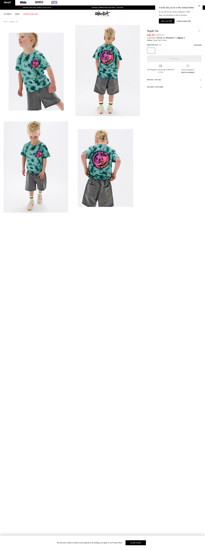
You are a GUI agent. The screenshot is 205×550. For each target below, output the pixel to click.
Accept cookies (135, 543)
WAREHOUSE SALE (30, 14)
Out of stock (174, 58)
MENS (17, 14)
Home (6, 22)
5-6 (167, 50)
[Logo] (102, 15)
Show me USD (166, 21)
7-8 (176, 50)
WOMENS (8, 14)
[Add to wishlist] (199, 31)
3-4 (159, 50)
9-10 (183, 50)
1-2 (151, 50)
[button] (7, 2)
